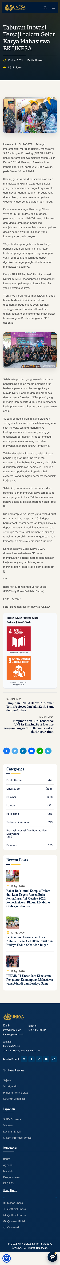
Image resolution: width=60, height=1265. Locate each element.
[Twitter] (15, 751)
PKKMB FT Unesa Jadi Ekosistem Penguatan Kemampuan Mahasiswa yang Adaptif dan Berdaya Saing (29, 979)
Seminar (11, 797)
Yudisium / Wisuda (17, 822)
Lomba (10, 805)
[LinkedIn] (23, 751)
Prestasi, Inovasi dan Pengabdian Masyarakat (26, 832)
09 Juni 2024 (13, 698)
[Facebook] (6, 751)
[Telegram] (48, 751)
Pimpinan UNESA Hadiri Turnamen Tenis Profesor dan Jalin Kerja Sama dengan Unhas (30, 706)
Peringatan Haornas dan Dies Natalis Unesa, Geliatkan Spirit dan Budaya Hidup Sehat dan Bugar (29, 941)
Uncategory (13, 788)
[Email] (31, 751)
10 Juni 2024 (46, 716)
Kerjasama (12, 813)
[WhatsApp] (39, 751)
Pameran (11, 845)
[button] (6, 1258)
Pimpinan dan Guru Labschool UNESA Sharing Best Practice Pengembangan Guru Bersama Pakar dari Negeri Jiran (29, 726)
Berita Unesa (35, 60)
